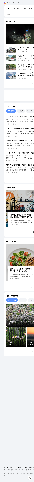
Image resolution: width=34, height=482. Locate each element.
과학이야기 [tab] (11, 111)
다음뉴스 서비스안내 (10, 467)
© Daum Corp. (8, 476)
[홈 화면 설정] (30, 478)
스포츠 (17, 3)
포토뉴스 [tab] (22, 300)
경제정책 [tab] (21, 111)
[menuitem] (8, 8)
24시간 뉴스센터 (22, 467)
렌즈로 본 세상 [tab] (12, 300)
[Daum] (5, 2)
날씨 (21, 3)
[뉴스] (8, 2)
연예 (12, 3)
